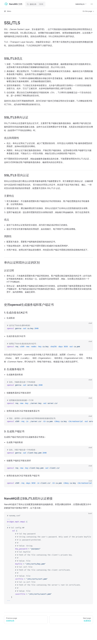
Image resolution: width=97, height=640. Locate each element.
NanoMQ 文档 (15, 4)
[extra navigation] (91, 4)
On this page (87, 11)
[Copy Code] (88, 325)
